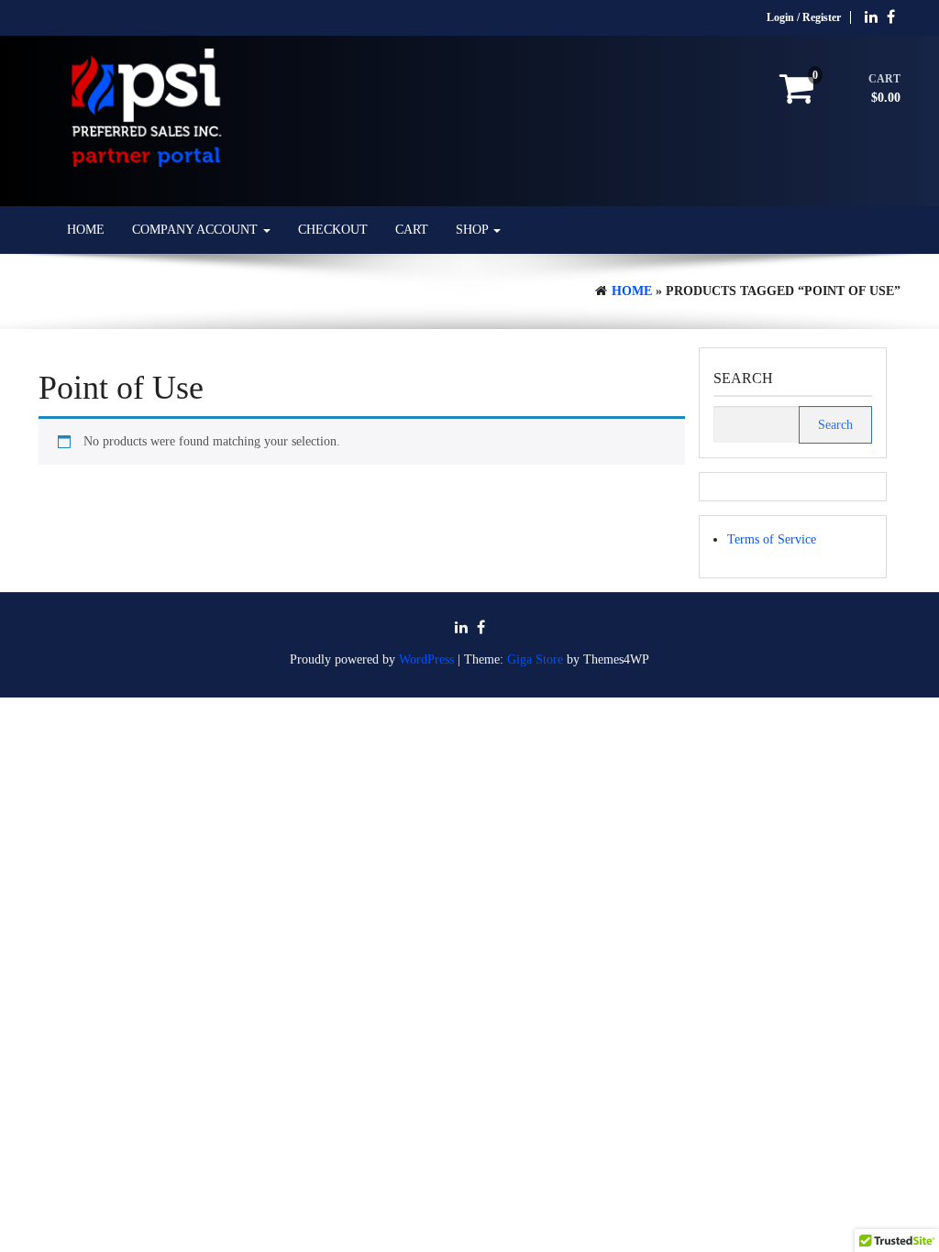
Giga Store (535, 659)
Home (86, 229)
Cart (411, 229)
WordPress (426, 659)
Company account (196, 229)
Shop (474, 229)
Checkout (333, 229)
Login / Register (804, 17)
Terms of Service (771, 539)
